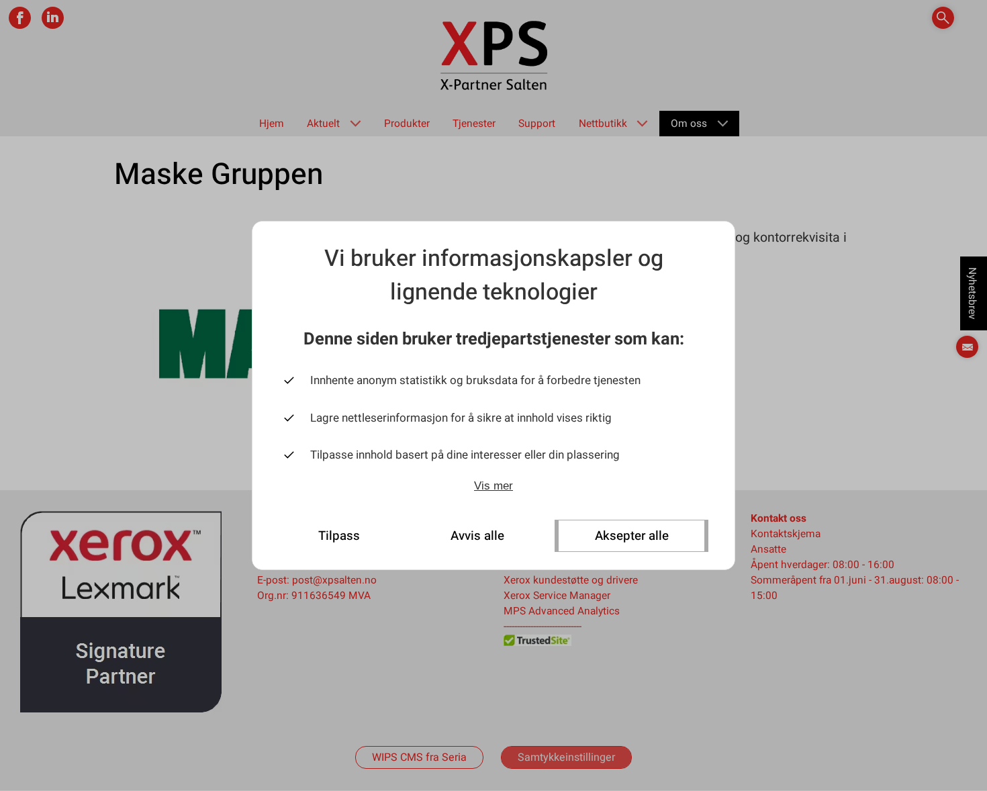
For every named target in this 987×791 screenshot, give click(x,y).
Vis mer (493, 485)
